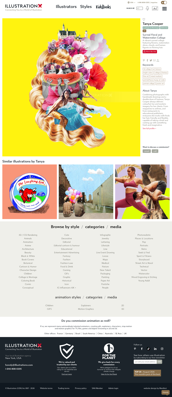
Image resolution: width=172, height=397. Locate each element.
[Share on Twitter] (151, 60)
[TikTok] (148, 350)
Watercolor (144, 273)
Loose (105, 256)
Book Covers (28, 259)
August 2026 (145, 372)
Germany (69, 333)
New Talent (105, 270)
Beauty (28, 252)
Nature (105, 266)
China (100, 333)
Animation (28, 242)
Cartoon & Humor (28, 266)
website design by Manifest (155, 388)
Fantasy (164, 73)
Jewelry (105, 238)
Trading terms (64, 388)
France (60, 333)
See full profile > (149, 128)
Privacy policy (80, 388)
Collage (157, 73)
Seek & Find (144, 252)
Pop (144, 242)
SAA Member (97, 388)
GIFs (66, 273)
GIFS (49, 309)
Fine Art (146, 76)
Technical (144, 266)
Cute (66, 235)
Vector (144, 270)
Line (105, 249)
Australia (109, 333)
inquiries (154, 3)
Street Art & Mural (144, 263)
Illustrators (66, 6)
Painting (105, 277)
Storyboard (144, 259)
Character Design (28, 270)
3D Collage (147, 69)
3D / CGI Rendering (28, 235)
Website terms (46, 388)
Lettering (105, 242)
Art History (156, 69)
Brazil (77, 333)
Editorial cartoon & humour (67, 245)
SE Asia (118, 333)
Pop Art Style (160, 80)
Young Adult (144, 281)
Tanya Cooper (153, 24)
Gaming (66, 270)
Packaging (105, 273)
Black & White (28, 256)
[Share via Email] (154, 60)
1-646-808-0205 (143, 3)
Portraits (144, 245)
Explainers (86, 305)
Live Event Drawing (105, 252)
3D (122, 309)
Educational (66, 249)
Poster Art (160, 84)
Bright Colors (148, 73)
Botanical (28, 263)
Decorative (66, 238)
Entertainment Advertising (66, 252)
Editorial (164, 28)
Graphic (66, 277)
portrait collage (148, 84)
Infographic (105, 235)
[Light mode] (164, 2)
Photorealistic (144, 235)
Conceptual (27, 288)
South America (89, 333)
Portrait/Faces (148, 80)
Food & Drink (66, 266)
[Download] (158, 60)
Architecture (28, 249)
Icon (67, 284)
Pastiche (105, 284)
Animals (28, 238)
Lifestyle (105, 245)
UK (125, 333)
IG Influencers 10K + (66, 288)
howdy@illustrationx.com (19, 365)
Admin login (113, 388)
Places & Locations (144, 238)
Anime (28, 245)
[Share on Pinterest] (144, 60)
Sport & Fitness (144, 256)
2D (122, 305)
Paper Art (105, 281)
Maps (105, 259)
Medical (105, 263)
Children (28, 273)
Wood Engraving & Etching (144, 277)
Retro (144, 249)
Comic (28, 284)
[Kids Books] (103, 7)
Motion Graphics (86, 309)
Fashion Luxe (66, 263)
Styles (86, 6)
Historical (66, 281)
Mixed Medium (156, 76)
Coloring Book (28, 281)
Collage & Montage (151, 28)
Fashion (66, 259)
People (105, 288)
